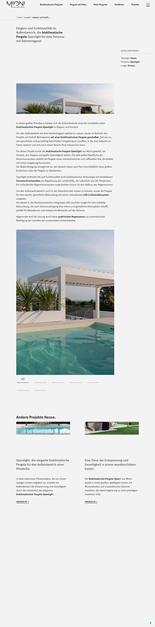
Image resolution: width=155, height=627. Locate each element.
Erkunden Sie (21, 501)
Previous (23, 302)
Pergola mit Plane (78, 4)
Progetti (27, 4)
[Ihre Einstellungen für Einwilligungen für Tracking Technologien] (150, 622)
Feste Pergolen (100, 4)
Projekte (135, 4)
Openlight (135, 61)
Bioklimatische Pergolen (51, 4)
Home (20, 17)
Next (107, 302)
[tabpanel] (65, 302)
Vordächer (119, 4)
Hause (134, 58)
